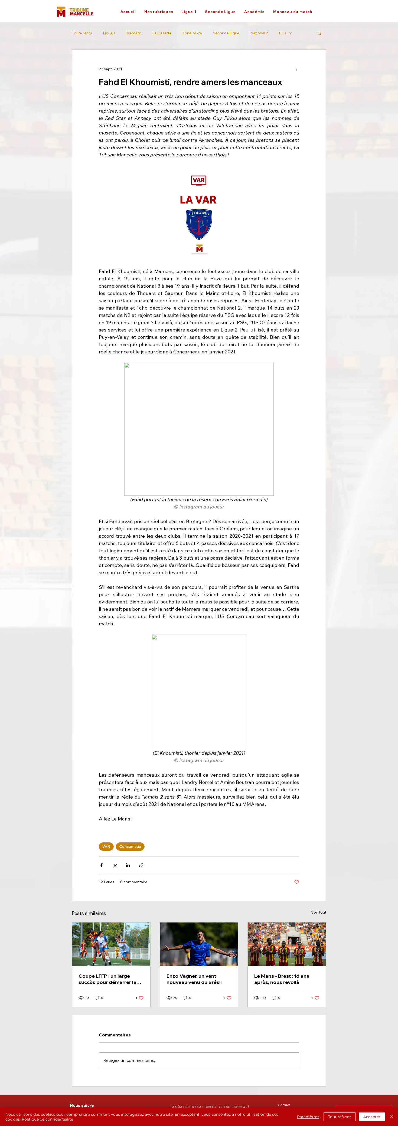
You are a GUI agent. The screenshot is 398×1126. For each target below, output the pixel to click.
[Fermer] (391, 1117)
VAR (106, 846)
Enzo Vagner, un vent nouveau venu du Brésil (194, 979)
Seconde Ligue (226, 33)
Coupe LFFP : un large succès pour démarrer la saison (107, 979)
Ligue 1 (109, 33)
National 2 (259, 33)
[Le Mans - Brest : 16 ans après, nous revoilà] (287, 944)
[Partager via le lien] (141, 865)
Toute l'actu (82, 33)
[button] (158, 11)
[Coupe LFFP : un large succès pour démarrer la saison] (111, 944)
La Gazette (161, 33)
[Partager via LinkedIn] (128, 865)
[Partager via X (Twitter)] (114, 865)
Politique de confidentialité (47, 1119)
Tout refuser (339, 1116)
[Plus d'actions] (296, 69)
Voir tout (318, 912)
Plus (282, 33)
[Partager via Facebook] (101, 865)
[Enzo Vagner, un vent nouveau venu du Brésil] (199, 944)
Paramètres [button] (308, 1116)
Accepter (371, 1116)
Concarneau (130, 846)
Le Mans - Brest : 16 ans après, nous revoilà (281, 979)
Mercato (133, 33)
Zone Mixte (192, 33)
